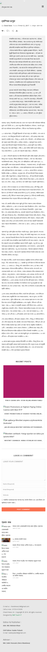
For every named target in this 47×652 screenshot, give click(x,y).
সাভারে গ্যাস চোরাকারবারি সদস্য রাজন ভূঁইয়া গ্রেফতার (28, 526)
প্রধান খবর (39, 26)
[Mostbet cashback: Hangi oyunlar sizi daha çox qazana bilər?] (23, 435)
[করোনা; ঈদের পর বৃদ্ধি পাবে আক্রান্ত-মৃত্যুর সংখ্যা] (6, 565)
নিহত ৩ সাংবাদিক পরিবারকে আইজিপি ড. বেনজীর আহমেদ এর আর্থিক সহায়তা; (28, 574)
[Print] (18, 30)
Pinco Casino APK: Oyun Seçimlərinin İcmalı (23, 400)
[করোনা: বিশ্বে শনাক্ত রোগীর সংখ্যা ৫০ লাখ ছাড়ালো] (6, 551)
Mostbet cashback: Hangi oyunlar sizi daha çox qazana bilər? (24, 440)
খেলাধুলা (34, 26)
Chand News (8, 26)
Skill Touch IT (17, 615)
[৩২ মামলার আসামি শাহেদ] (6, 540)
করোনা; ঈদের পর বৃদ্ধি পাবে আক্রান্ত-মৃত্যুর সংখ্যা (27, 561)
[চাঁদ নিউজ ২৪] (6, 7)
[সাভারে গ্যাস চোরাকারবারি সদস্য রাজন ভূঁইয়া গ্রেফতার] (6, 531)
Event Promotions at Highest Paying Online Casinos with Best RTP (24, 414)
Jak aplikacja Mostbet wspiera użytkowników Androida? (24, 427)
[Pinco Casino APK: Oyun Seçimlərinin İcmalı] (23, 381)
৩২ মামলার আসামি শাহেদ (19, 539)
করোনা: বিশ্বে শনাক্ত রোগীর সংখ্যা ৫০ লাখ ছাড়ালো (27, 545)
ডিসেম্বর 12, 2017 (23, 26)
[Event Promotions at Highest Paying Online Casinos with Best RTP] (23, 408)
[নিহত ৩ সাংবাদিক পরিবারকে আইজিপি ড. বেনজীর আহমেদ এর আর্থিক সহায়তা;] (6, 583)
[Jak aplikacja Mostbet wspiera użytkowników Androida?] (23, 422)
